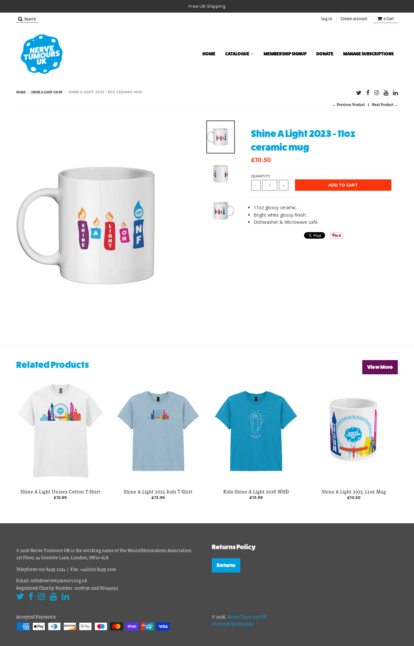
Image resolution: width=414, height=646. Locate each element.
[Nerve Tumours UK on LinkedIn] (395, 92)
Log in (326, 19)
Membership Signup (285, 53)
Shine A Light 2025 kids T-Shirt (158, 491)
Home (208, 53)
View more (380, 367)
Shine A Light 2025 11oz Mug (353, 491)
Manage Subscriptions (368, 53)
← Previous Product (348, 105)
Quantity (260, 176)
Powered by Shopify (232, 624)
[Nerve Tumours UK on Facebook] (368, 92)
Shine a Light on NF (47, 92)
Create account (354, 19)
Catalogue (237, 53)
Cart (389, 19)
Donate (324, 53)
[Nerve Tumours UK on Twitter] (359, 92)
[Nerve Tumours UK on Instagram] (376, 92)
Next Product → (385, 105)
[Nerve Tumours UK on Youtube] (386, 92)
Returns (226, 565)
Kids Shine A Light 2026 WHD (256, 491)
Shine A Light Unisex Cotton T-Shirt (60, 491)
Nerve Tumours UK (247, 616)
